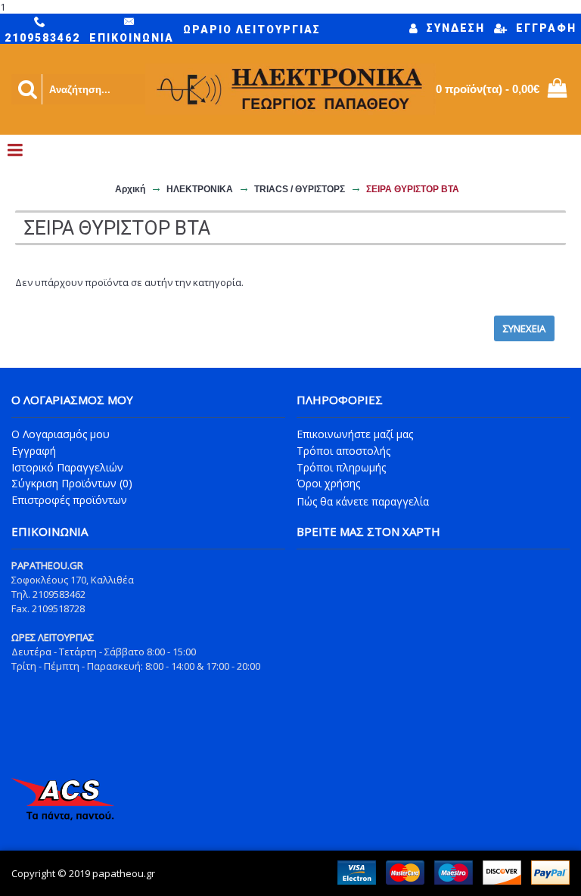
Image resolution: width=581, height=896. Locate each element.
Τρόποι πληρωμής (341, 467)
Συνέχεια (524, 328)
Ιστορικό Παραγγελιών (67, 467)
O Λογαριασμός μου (60, 434)
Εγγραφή (33, 450)
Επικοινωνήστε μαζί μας (355, 434)
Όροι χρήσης (328, 483)
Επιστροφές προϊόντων (69, 500)
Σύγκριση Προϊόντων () (71, 483)
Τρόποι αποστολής (343, 450)
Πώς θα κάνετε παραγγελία (363, 501)
